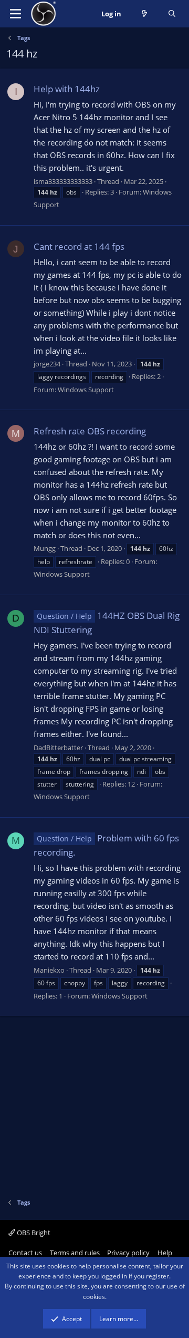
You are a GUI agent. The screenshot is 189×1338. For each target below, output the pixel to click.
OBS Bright (32, 1232)
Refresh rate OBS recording (90, 431)
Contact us (25, 1252)
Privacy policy (128, 1252)
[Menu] (15, 13)
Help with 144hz (67, 89)
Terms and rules (75, 1252)
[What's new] (145, 14)
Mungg (45, 548)
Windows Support (86, 389)
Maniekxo (49, 970)
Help (165, 1252)
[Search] (172, 14)
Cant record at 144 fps (79, 246)
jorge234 (47, 364)
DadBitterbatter (58, 747)
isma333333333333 (63, 181)
